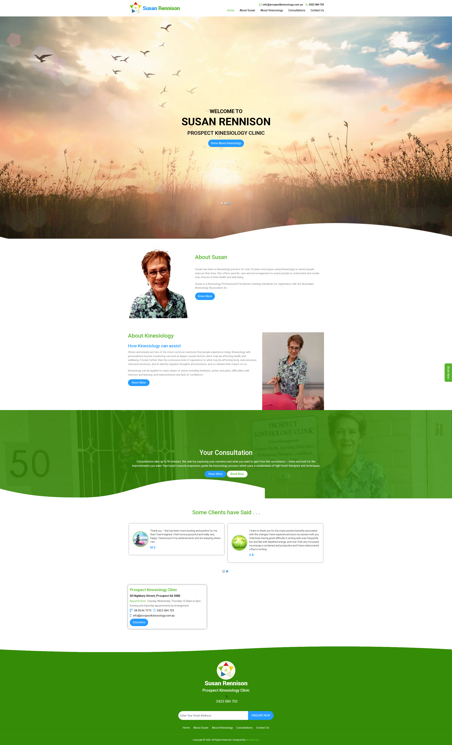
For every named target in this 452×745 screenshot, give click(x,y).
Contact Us (317, 10)
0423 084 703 (316, 4)
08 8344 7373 (142, 610)
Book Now (237, 474)
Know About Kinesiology (226, 143)
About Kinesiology (271, 10)
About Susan (247, 10)
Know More (205, 296)
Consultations (296, 10)
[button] (222, 203)
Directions (139, 622)
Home (230, 10)
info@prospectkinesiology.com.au (283, 4)
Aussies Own (252, 739)
